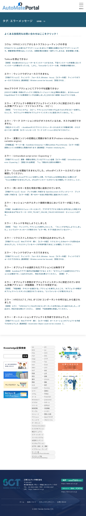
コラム (34, 394)
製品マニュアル (37, 432)
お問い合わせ (61, 502)
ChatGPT (35, 388)
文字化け (47, 405)
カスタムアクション (38, 443)
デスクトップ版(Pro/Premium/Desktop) (40, 457)
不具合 (46, 394)
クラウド (35, 402)
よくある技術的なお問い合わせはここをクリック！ (31, 33)
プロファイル (48, 420)
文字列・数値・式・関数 (39, 446)
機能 (45, 382)
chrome (46, 379)
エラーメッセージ (37, 434)
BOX (33, 350)
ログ (33, 370)
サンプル (35, 411)
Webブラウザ (48, 417)
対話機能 (47, 408)
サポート (47, 402)
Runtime (47, 388)
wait (33, 365)
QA (33, 347)
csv (45, 350)
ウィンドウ (35, 420)
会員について (31, 502)
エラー (34, 391)
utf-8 (45, 367)
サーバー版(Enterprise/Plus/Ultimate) (40, 452)
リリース (34, 405)
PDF (33, 356)
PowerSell (47, 397)
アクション (35, 417)
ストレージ (35, 414)
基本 (33, 379)
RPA (45, 356)
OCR (45, 353)
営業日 (46, 391)
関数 (33, 382)
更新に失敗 (47, 414)
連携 (45, 376)
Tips (45, 362)
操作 (45, 385)
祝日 (33, 376)
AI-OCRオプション (38, 429)
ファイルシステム (37, 437)
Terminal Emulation (38, 426)
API (45, 347)
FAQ (33, 353)
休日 (45, 370)
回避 (33, 373)
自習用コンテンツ (37, 440)
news (33, 362)
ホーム (22, 502)
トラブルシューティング (39, 449)
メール (34, 397)
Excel (46, 365)
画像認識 (35, 408)
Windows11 (36, 400)
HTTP (46, 359)
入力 (33, 385)
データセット (36, 423)
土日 (45, 373)
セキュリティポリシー (46, 502)
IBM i (33, 367)
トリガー (47, 411)
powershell (48, 400)
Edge (33, 359)
